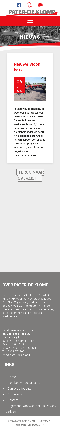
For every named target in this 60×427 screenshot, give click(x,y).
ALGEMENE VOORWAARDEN (30, 425)
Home (12, 377)
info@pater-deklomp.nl (16, 355)
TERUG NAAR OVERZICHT (31, 175)
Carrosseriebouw (19, 388)
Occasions (15, 394)
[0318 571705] (29, 5)
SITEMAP (45, 421)
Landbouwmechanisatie (24, 382)
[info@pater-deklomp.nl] (40, 5)
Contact (13, 400)
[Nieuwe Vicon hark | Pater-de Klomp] (30, 13)
